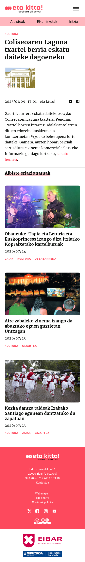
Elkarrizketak (47, 21)
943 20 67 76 (33, 478)
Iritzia (73, 21)
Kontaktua (42, 482)
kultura (11, 34)
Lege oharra (41, 497)
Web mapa (41, 493)
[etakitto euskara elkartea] (23, 8)
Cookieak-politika (42, 502)
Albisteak (17, 21)
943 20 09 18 (52, 478)
